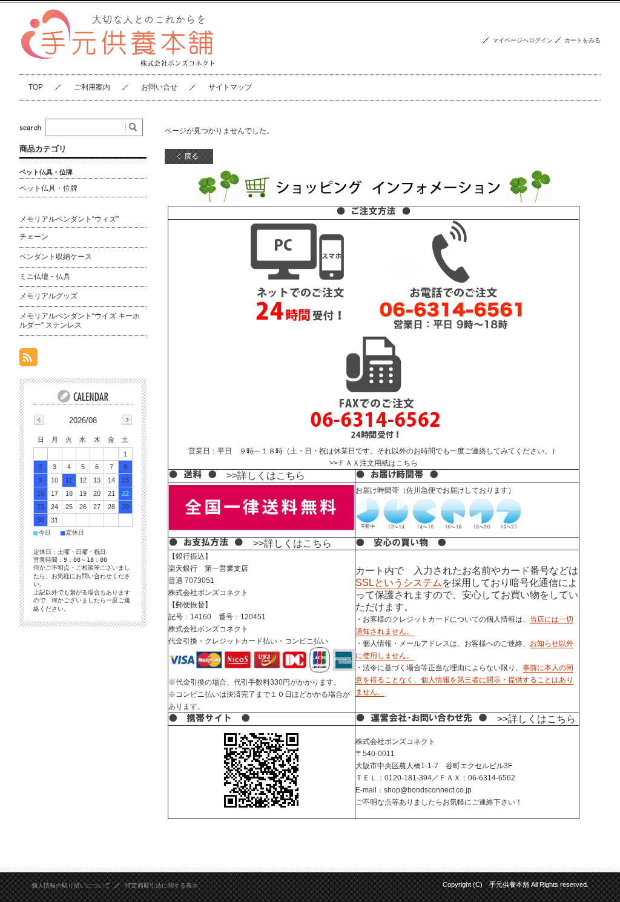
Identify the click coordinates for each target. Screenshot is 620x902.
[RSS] (28, 360)
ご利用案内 (92, 87)
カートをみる (582, 40)
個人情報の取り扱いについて (70, 885)
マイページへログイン (522, 40)
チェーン (33, 236)
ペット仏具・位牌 (48, 188)
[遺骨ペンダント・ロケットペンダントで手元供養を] (118, 65)
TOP (35, 87)
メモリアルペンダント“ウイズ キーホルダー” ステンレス (79, 321)
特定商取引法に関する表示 (161, 885)
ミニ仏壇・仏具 (44, 276)
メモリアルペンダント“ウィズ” (69, 219)
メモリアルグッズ (48, 296)
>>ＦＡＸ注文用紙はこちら (373, 463)
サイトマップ (230, 87)
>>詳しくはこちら (265, 475)
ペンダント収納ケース (55, 256)
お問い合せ (159, 87)
